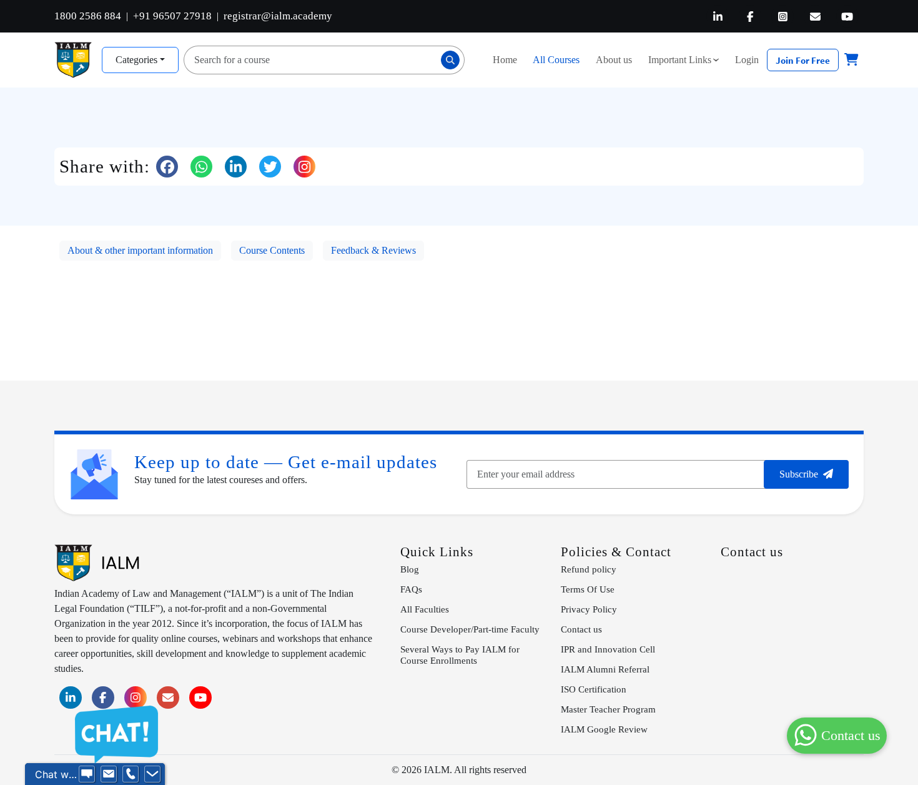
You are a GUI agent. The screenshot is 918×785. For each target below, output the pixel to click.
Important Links (686, 59)
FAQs (411, 589)
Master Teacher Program (608, 709)
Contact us (581, 629)
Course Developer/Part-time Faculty (470, 629)
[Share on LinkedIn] (236, 167)
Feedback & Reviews (373, 250)
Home (505, 59)
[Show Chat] (87, 774)
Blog (409, 569)
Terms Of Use (587, 589)
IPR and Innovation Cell (608, 649)
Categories (136, 59)
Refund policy (588, 569)
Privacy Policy (589, 609)
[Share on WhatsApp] (201, 167)
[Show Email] (109, 774)
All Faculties (424, 609)
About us (614, 59)
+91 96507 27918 (172, 16)
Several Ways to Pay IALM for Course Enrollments (460, 655)
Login (747, 59)
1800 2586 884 (87, 16)
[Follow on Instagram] (304, 167)
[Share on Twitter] (270, 167)
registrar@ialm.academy (278, 16)
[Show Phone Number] (130, 774)
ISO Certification (593, 689)
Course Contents (272, 250)
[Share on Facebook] (167, 167)
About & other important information (140, 250)
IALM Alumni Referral (605, 669)
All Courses (556, 59)
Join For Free (803, 60)
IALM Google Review (604, 729)
